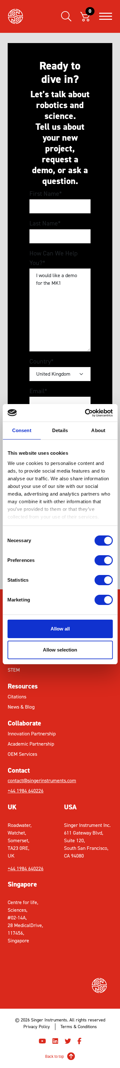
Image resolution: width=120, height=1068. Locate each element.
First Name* (45, 193)
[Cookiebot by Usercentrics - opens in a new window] (85, 413)
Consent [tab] (21, 430)
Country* (41, 361)
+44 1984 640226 (26, 790)
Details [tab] (60, 430)
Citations (17, 696)
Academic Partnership (31, 743)
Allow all (60, 628)
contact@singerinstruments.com (34, 780)
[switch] (103, 560)
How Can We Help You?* (53, 258)
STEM (14, 670)
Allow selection (60, 649)
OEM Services (22, 754)
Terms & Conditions (78, 1027)
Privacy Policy (36, 1027)
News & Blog (21, 706)
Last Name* (44, 223)
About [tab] (98, 430)
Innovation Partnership (32, 733)
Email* (38, 391)
